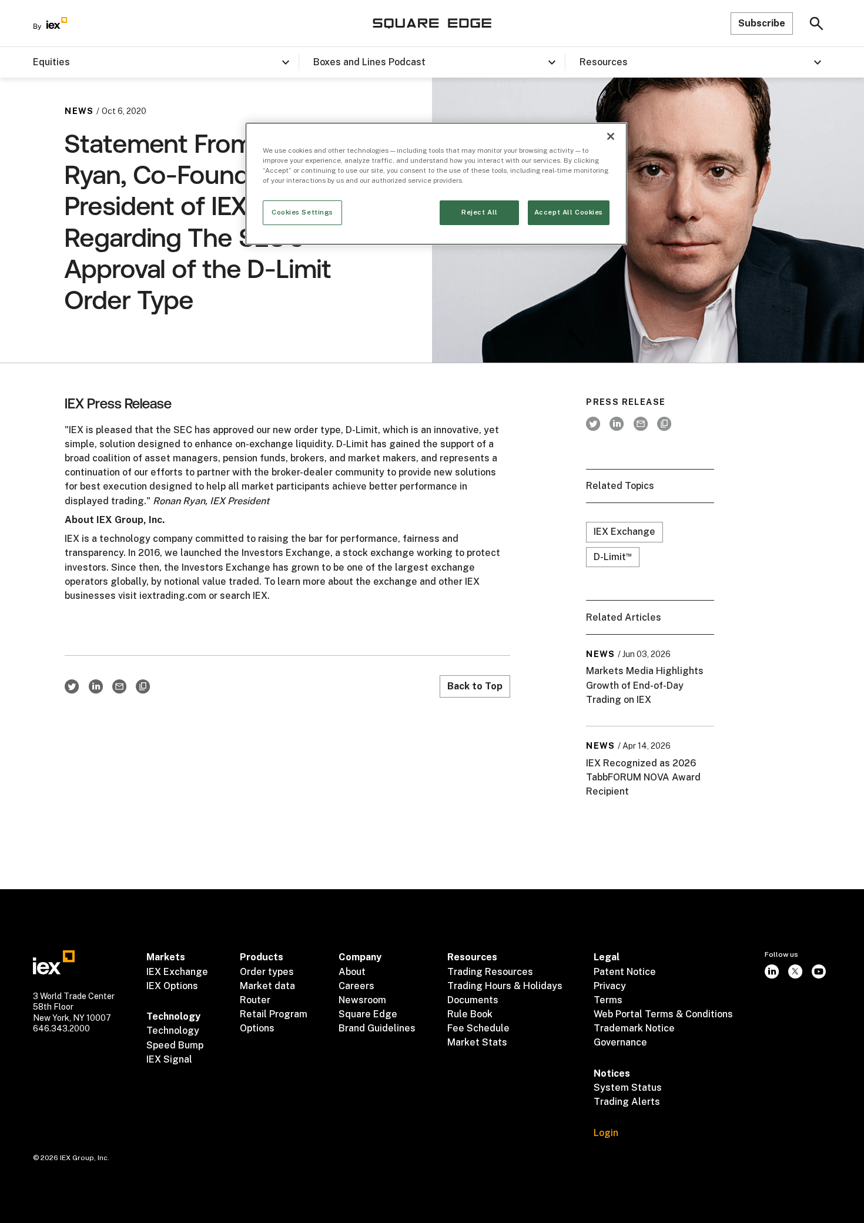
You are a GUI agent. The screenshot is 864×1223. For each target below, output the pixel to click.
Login (606, 1132)
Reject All (479, 212)
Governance (620, 1042)
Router (255, 1000)
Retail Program (273, 1014)
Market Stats (477, 1042)
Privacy (610, 985)
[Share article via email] (119, 686)
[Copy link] (143, 686)
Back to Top (475, 686)
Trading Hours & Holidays (504, 985)
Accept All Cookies (568, 212)
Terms (608, 1000)
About (352, 971)
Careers (356, 985)
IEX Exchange (624, 531)
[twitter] (593, 423)
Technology (172, 1030)
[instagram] (771, 971)
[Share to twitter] (71, 686)
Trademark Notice (634, 1028)
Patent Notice (625, 971)
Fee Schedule (478, 1028)
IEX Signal (169, 1059)
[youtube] (818, 971)
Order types (267, 971)
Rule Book (470, 1014)
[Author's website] (664, 423)
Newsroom (362, 1000)
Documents (472, 1000)
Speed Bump (174, 1045)
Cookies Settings (302, 212)
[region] (436, 183)
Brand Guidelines (377, 1028)
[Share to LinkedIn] (96, 686)
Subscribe (761, 23)
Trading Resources (490, 971)
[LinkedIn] (616, 423)
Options (257, 1028)
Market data (267, 985)
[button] (166, 62)
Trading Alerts (627, 1101)
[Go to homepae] (54, 962)
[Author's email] (640, 423)
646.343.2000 (61, 1028)
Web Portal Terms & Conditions (663, 1014)
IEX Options (172, 985)
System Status (628, 1087)
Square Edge (368, 1014)
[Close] (611, 136)
